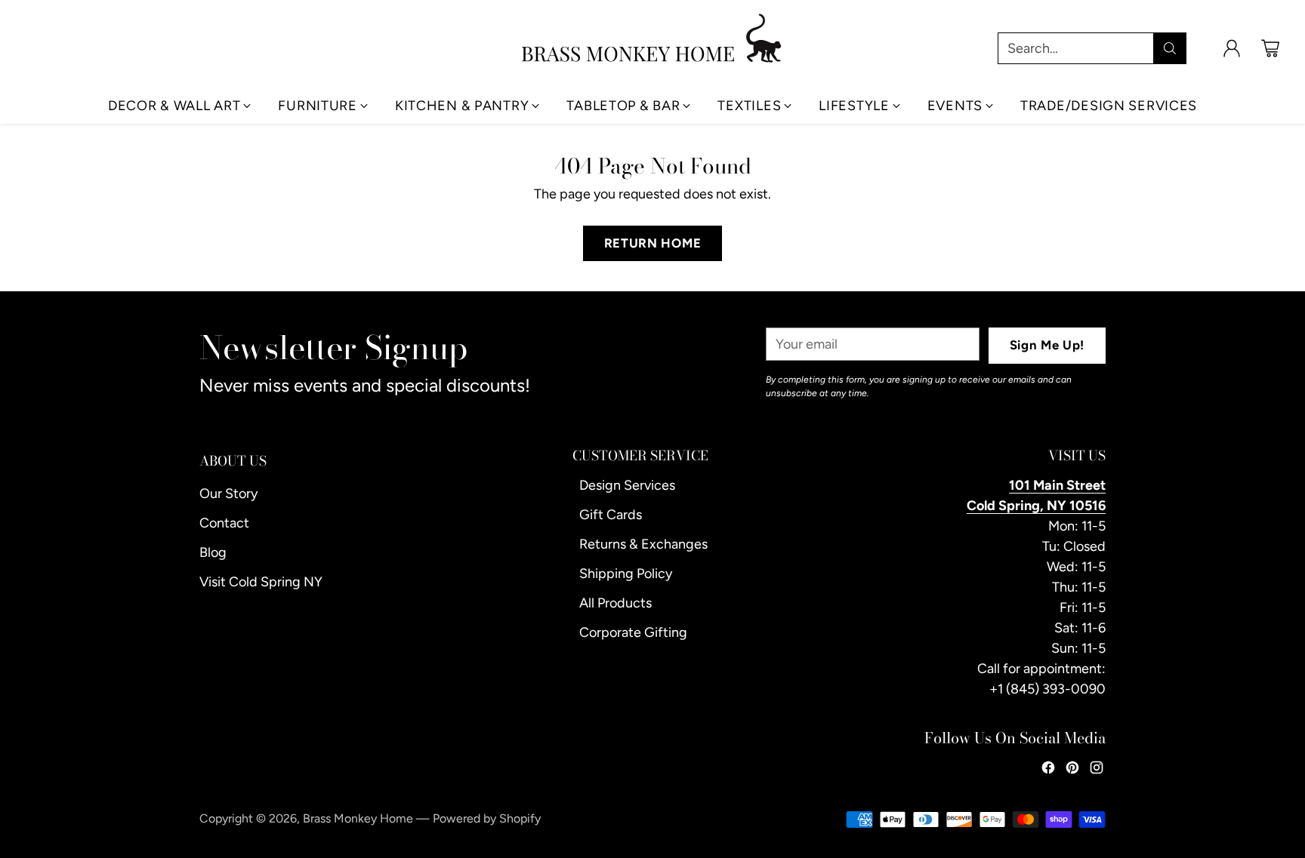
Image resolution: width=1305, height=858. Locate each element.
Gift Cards (610, 514)
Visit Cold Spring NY (260, 582)
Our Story (228, 493)
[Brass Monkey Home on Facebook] (1048, 770)
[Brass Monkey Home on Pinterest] (1072, 770)
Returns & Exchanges (643, 544)
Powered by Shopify (487, 818)
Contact (224, 523)
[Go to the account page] (1231, 48)
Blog (213, 552)
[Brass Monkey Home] (652, 38)
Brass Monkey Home (358, 818)
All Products (615, 603)
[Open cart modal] (1270, 48)
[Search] (1169, 48)
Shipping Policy (625, 573)
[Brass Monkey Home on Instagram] (1097, 770)
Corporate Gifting (633, 632)
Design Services (627, 485)
